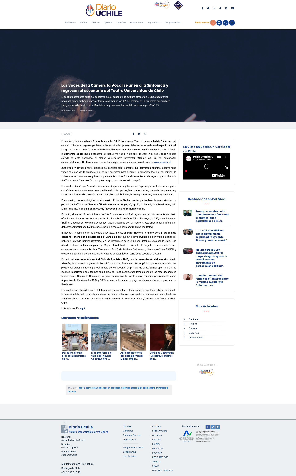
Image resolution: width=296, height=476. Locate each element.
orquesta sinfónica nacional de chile (129, 388)
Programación (172, 22)
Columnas (128, 430)
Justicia (156, 461)
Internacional (137, 22)
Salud (155, 466)
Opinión (108, 22)
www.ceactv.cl (162, 162)
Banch (81, 388)
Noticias (69, 22)
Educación (157, 448)
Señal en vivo (129, 451)
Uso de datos (130, 456)
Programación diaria (133, 447)
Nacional (193, 319)
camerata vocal (94, 388)
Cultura (96, 22)
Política (84, 22)
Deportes (121, 22)
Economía (157, 453)
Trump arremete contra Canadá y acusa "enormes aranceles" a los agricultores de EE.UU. (212, 216)
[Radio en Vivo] (213, 23)
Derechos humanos (162, 470)
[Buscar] (225, 23)
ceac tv (106, 388)
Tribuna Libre (129, 439)
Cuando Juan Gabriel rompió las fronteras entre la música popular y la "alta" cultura (212, 280)
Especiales (153, 22)
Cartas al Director (132, 435)
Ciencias (156, 439)
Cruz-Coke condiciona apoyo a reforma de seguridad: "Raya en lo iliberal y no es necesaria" (211, 235)
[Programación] (219, 23)
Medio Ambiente (160, 457)
